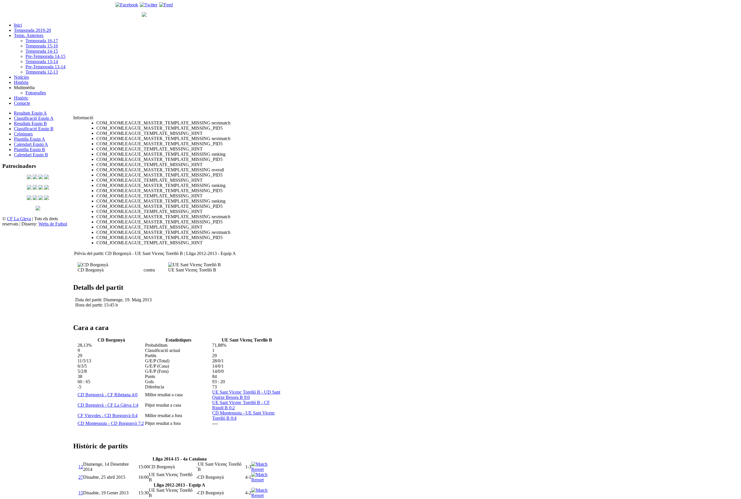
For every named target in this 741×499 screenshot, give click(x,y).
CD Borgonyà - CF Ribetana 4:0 (107, 394)
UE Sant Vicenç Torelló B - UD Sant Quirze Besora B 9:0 (246, 395)
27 (80, 477)
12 (80, 466)
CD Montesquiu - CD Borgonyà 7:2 (111, 423)
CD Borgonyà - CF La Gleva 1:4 (108, 405)
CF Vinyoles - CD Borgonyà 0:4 (107, 415)
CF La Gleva (19, 218)
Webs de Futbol (52, 223)
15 (80, 492)
